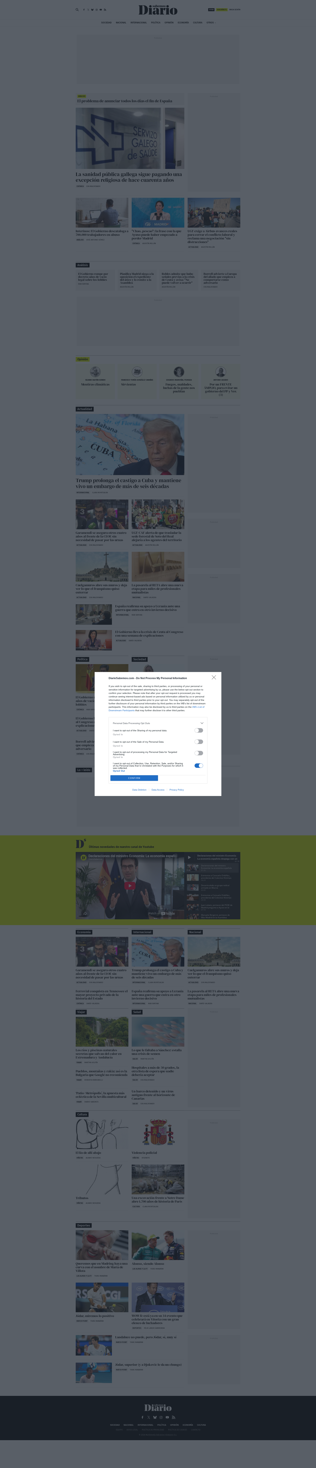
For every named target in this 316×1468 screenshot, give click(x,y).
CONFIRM (134, 778)
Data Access (158, 789)
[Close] (215, 678)
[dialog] (158, 734)
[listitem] (158, 723)
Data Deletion (139, 789)
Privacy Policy (177, 789)
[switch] (199, 730)
